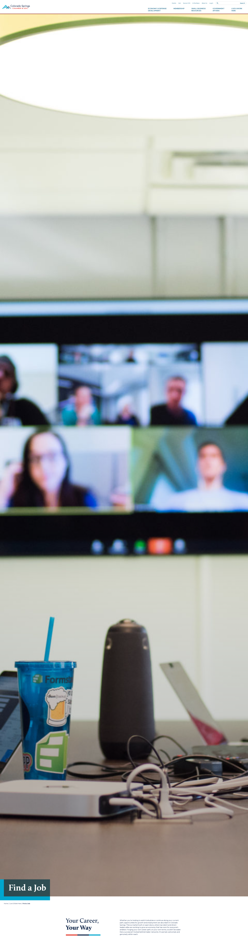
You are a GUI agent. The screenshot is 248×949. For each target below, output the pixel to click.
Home (6, 903)
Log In (211, 3)
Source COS (186, 3)
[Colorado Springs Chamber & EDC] (16, 7)
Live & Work (236, 10)
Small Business (198, 10)
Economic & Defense (157, 10)
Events (174, 3)
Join (179, 3)
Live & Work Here (15, 903)
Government (218, 10)
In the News (195, 3)
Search (242, 3)
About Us (204, 3)
